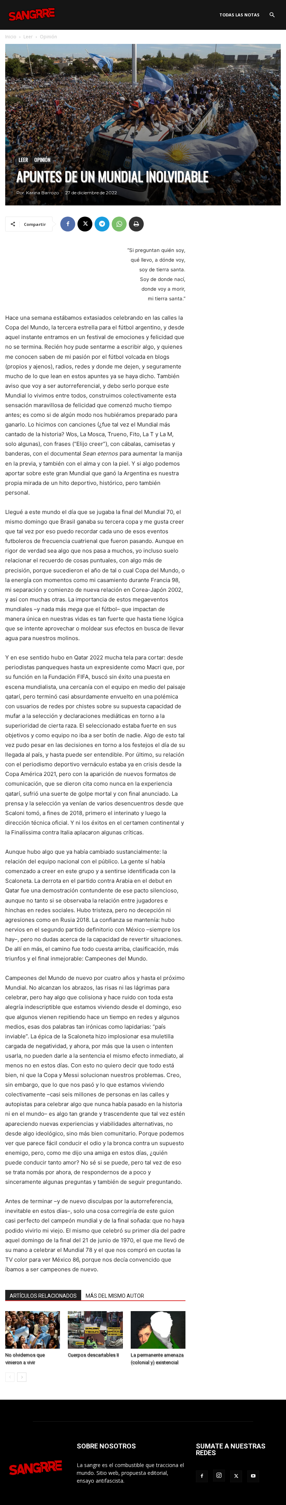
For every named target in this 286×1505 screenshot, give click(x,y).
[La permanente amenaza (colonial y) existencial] (158, 1330)
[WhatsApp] (119, 224)
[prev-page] (10, 1377)
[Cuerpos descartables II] (95, 1330)
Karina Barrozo (42, 192)
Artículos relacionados (43, 1296)
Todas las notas (239, 14)
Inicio (10, 36)
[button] (272, 15)
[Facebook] (67, 224)
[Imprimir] (136, 224)
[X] (84, 224)
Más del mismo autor (115, 1296)
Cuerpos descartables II (93, 1355)
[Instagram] (219, 1476)
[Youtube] (253, 1476)
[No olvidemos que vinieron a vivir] (32, 1330)
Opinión (42, 159)
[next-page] (21, 1377)
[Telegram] (102, 224)
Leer (28, 36)
